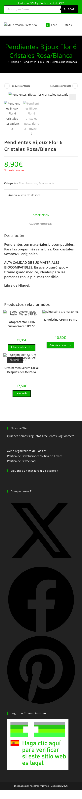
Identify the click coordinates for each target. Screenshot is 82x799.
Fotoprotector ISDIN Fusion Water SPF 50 (21, 324)
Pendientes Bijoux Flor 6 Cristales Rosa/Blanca (50, 62)
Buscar (69, 9)
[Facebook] (8, 478)
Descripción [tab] (41, 215)
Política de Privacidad (21, 461)
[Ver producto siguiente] (75, 86)
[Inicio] (6, 62)
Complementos (28, 183)
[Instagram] (8, 483)
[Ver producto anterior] (7, 86)
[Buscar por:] (75, 25)
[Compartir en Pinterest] (41, 704)
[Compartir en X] (41, 563)
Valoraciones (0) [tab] (40, 224)
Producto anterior (20, 85)
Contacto (68, 436)
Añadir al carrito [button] (21, 347)
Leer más (22, 393)
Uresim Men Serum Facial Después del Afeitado (21, 370)
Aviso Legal (14, 451)
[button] (72, 97)
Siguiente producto (60, 85)
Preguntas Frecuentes (42, 436)
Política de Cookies (34, 451)
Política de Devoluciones (23, 456)
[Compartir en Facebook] (41, 632)
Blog (59, 436)
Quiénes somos (17, 436)
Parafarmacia (46, 183)
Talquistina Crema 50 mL (60, 319)
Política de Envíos (50, 456)
